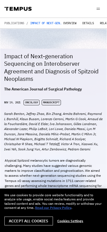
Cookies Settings (70, 221)
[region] (53, 210)
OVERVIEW (69, 23)
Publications (14, 23)
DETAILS (88, 23)
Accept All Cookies (29, 221)
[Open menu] (98, 8)
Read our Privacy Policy (53, 208)
